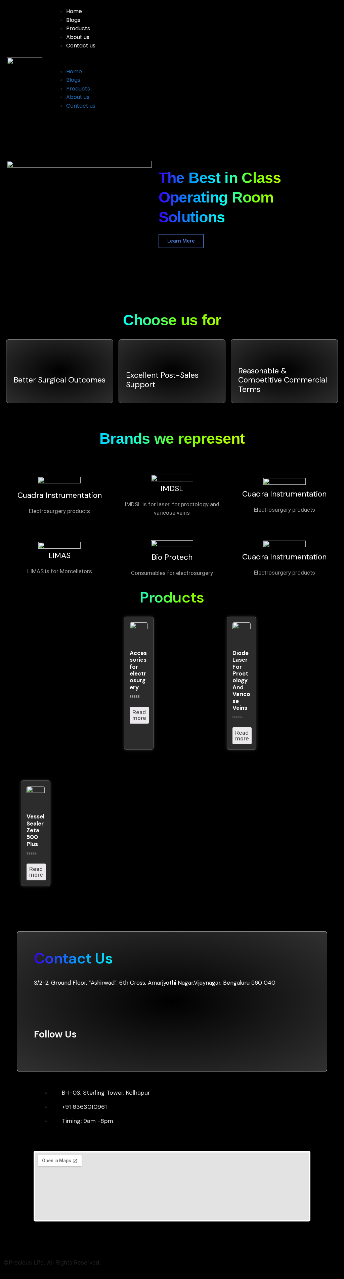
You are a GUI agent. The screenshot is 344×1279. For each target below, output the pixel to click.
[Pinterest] (49, 1051)
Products (78, 28)
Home (74, 11)
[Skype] (63, 1051)
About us (77, 37)
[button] (193, 63)
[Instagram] (76, 1051)
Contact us (80, 45)
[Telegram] (90, 1051)
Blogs (73, 20)
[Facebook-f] (36, 1051)
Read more (139, 715)
